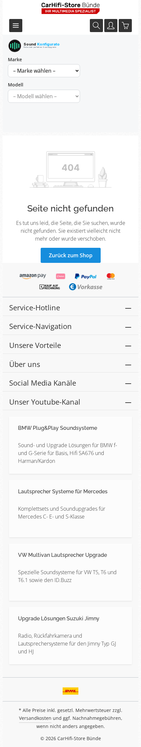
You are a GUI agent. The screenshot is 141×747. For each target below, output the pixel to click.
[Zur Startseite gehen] (70, 8)
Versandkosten (35, 718)
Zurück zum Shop (70, 255)
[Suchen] (96, 25)
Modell (15, 85)
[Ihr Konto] (110, 25)
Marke (15, 59)
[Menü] (15, 25)
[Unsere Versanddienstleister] (71, 688)
